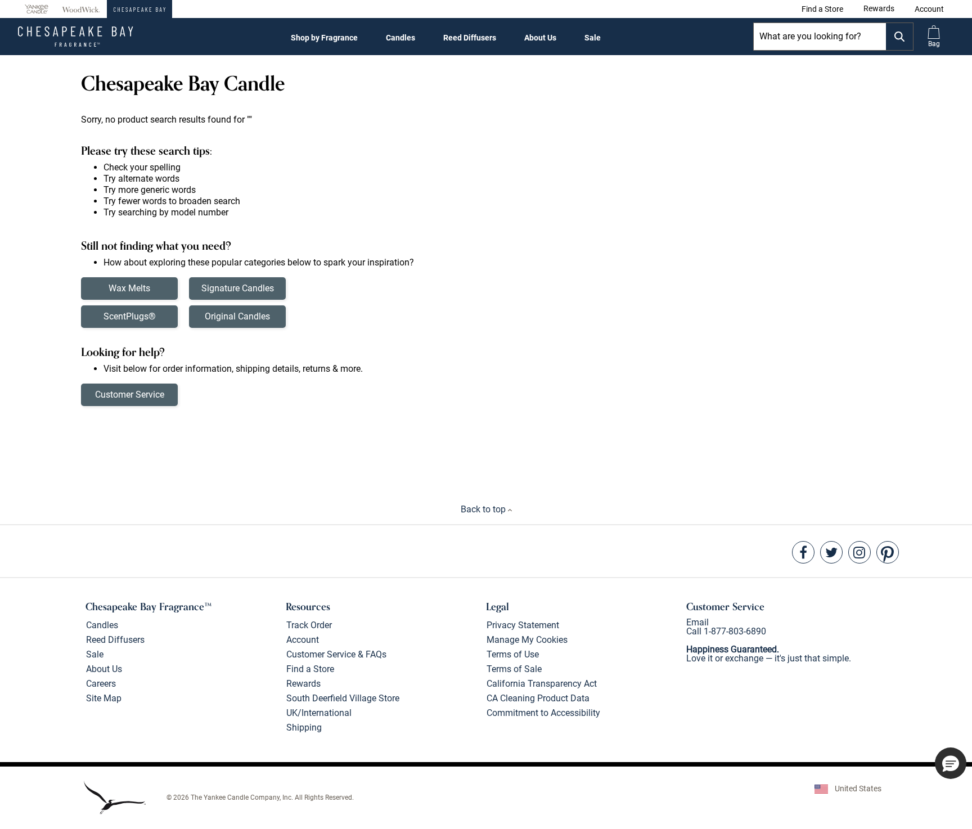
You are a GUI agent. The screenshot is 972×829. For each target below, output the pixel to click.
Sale (592, 37)
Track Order (309, 625)
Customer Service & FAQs (336, 654)
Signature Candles (237, 288)
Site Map (104, 698)
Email (697, 622)
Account (302, 639)
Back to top (484, 509)
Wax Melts (129, 288)
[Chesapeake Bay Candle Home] (139, 9)
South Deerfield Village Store (342, 698)
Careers (101, 683)
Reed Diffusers (469, 37)
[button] (929, 9)
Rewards (303, 683)
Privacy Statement (523, 625)
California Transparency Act (542, 683)
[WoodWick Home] (81, 9)
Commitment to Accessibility (543, 713)
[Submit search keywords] (899, 36)
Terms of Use (513, 654)
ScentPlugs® (130, 316)
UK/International (319, 713)
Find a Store (310, 669)
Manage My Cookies (527, 639)
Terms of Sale (514, 669)
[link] (822, 9)
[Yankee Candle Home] (36, 9)
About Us (540, 37)
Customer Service (129, 394)
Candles (400, 37)
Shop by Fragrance (324, 37)
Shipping (304, 727)
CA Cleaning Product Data (538, 698)
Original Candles (237, 316)
